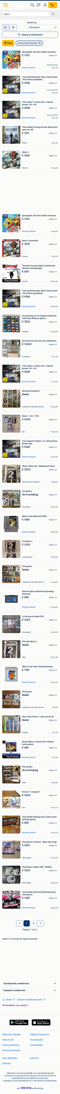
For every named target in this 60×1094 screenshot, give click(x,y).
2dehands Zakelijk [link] (11, 1034)
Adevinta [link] (34, 1058)
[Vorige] (19, 923)
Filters (10, 43)
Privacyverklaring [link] (10, 1045)
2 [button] (33, 923)
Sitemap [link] (6, 1063)
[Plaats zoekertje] (52, 5)
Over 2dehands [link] (9, 1058)
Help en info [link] (8, 1039)
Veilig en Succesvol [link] (39, 1034)
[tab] (5, 27)
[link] (6, 5)
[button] (38, 5)
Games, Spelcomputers (27, 43)
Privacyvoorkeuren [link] (11, 1050)
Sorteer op (31, 22)
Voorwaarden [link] (36, 1039)
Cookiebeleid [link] (36, 1045)
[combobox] (26, 14)
